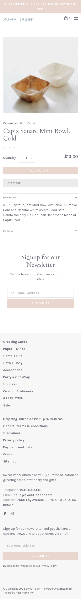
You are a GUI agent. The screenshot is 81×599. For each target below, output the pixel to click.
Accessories (12, 370)
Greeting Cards (15, 342)
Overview (10, 197)
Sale (6, 405)
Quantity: (10, 158)
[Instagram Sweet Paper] (12, 514)
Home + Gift (12, 356)
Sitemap (9, 461)
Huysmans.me (25, 592)
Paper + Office (14, 349)
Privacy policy (14, 440)
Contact (9, 454)
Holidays (10, 384)
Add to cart (40, 170)
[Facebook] (4, 514)
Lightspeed (64, 588)
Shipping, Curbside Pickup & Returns (33, 419)
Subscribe (40, 303)
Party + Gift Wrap (16, 377)
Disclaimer (11, 433)
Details (8, 230)
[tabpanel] (40, 75)
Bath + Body (12, 363)
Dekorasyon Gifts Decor (19, 123)
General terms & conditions (25, 426)
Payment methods (17, 447)
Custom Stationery (18, 391)
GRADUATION (13, 398)
